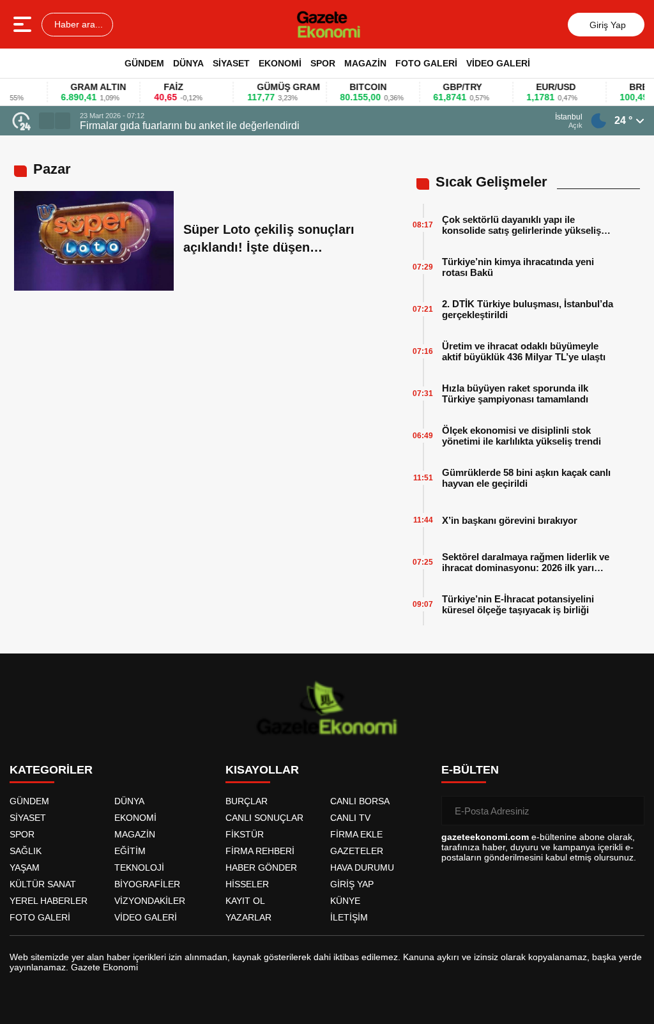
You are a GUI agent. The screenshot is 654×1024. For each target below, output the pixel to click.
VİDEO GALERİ (498, 63)
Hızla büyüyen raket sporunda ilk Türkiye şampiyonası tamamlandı (515, 393)
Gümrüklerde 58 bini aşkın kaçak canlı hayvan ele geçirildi (526, 478)
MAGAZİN (365, 63)
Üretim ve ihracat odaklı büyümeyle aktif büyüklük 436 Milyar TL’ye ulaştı (523, 351)
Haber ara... (77, 24)
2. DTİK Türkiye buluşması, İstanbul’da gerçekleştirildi (527, 309)
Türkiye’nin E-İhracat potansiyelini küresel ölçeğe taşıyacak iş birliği (518, 604)
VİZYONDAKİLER (149, 901)
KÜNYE (345, 901)
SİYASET (231, 63)
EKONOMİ (280, 63)
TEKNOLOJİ (139, 867)
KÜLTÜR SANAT (43, 884)
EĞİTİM (130, 851)
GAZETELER (356, 851)
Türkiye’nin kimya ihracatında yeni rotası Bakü (518, 267)
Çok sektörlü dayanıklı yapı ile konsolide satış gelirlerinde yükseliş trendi (521, 225)
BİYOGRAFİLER (147, 884)
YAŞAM (25, 867)
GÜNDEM (144, 63)
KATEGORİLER (51, 769)
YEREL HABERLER (48, 901)
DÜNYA (188, 63)
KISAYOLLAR (262, 769)
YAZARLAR (248, 917)
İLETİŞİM (349, 917)
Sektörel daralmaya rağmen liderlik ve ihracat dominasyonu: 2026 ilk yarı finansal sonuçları (525, 562)
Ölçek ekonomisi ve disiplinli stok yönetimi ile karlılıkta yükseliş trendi (521, 436)
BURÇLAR (246, 801)
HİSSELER (247, 884)
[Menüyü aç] (24, 24)
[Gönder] (629, 810)
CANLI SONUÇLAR (264, 818)
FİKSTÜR (244, 834)
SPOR (322, 63)
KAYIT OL (245, 901)
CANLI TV (350, 818)
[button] (46, 120)
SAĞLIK (26, 851)
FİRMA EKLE (356, 834)
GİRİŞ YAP (352, 884)
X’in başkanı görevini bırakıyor (509, 520)
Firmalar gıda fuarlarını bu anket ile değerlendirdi (190, 125)
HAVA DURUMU (362, 867)
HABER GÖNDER (261, 867)
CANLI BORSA (360, 801)
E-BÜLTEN (470, 769)
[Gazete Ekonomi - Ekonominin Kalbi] (328, 24)
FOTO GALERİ (426, 63)
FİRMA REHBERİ (259, 851)
